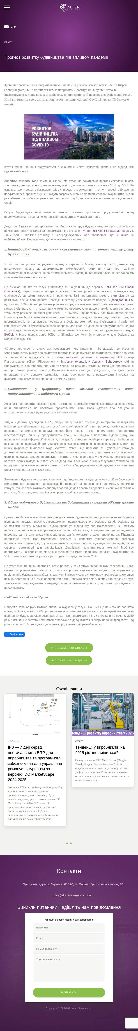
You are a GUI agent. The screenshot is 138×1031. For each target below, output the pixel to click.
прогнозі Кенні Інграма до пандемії (109, 230)
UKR (13, 26)
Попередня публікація (71, 648)
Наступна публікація (67, 660)
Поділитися (16, 634)
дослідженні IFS (122, 299)
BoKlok (9, 334)
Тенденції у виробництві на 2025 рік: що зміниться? (100, 750)
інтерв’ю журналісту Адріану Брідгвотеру (91, 361)
